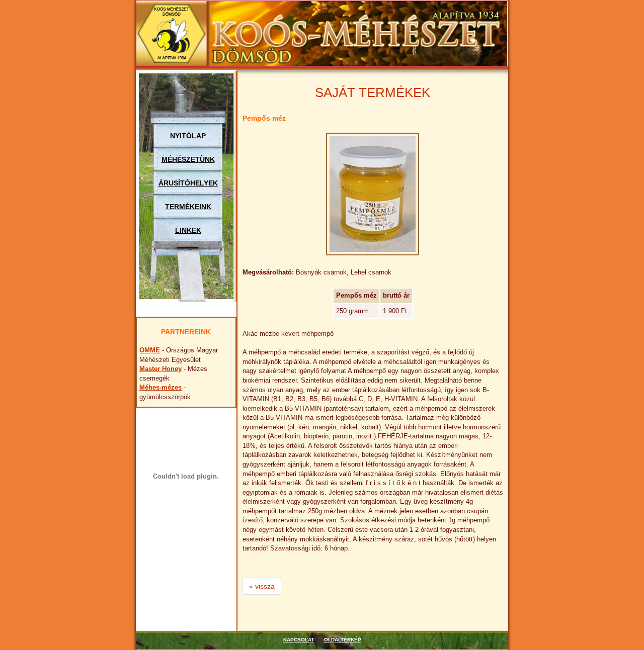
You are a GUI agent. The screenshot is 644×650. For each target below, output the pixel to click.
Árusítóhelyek (188, 183)
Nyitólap (188, 136)
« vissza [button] (262, 586)
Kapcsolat (298, 639)
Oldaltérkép (342, 639)
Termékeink (188, 207)
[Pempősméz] (372, 194)
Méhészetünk (188, 159)
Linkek (188, 230)
